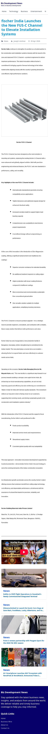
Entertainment (36, 11)
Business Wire (6, 722)
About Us (4, 725)
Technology (13, 11)
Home (4, 11)
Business (24, 11)
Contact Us (5, 728)
